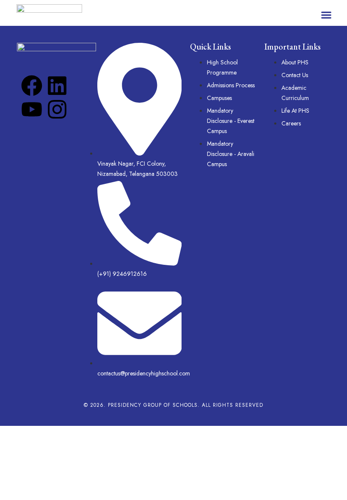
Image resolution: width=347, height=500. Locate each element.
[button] (326, 15)
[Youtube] (31, 109)
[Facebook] (31, 85)
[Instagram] (57, 109)
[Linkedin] (57, 85)
